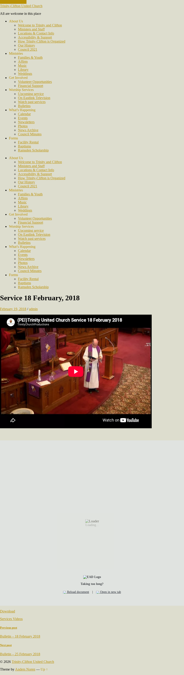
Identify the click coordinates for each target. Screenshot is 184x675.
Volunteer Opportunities (35, 82)
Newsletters (26, 122)
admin (33, 309)
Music (22, 65)
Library (23, 69)
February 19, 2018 (13, 309)
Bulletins (24, 106)
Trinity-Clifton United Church (21, 6)
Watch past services (32, 102)
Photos (23, 126)
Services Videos (11, 619)
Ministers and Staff (31, 29)
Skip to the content (13, 2)
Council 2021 (27, 49)
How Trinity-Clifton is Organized (41, 41)
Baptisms (24, 146)
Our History (26, 45)
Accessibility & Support (35, 37)
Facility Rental (28, 142)
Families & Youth (30, 57)
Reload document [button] (77, 592)
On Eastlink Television (34, 98)
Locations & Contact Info (36, 33)
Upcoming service (31, 94)
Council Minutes (30, 134)
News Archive (28, 130)
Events (23, 118)
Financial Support (30, 86)
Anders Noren (25, 669)
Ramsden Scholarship (33, 150)
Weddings (25, 74)
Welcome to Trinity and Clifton (40, 25)
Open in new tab (110, 592)
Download (7, 611)
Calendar (24, 114)
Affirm (23, 61)
